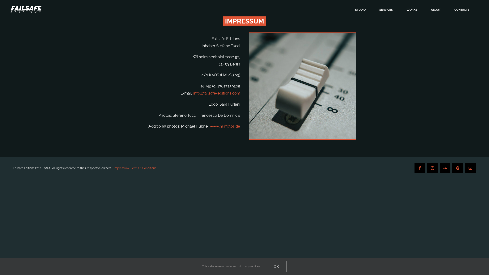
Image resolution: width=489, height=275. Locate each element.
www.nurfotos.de (225, 126)
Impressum (121, 168)
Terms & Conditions (143, 168)
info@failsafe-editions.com (216, 93)
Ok (276, 266)
